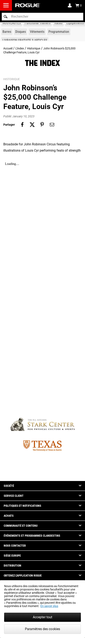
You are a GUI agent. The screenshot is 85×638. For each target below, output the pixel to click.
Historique (33, 48)
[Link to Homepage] (27, 5)
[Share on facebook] (22, 124)
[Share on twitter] (32, 124)
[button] (5, 17)
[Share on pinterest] (42, 124)
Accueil (7, 48)
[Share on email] (52, 124)
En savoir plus (49, 606)
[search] (42, 17)
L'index (19, 48)
